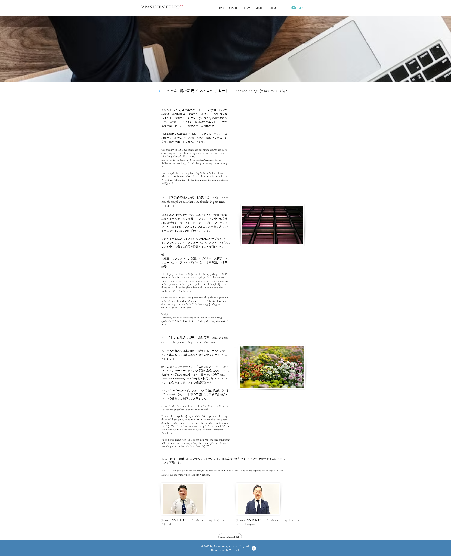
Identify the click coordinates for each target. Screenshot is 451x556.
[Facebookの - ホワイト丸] (254, 548)
